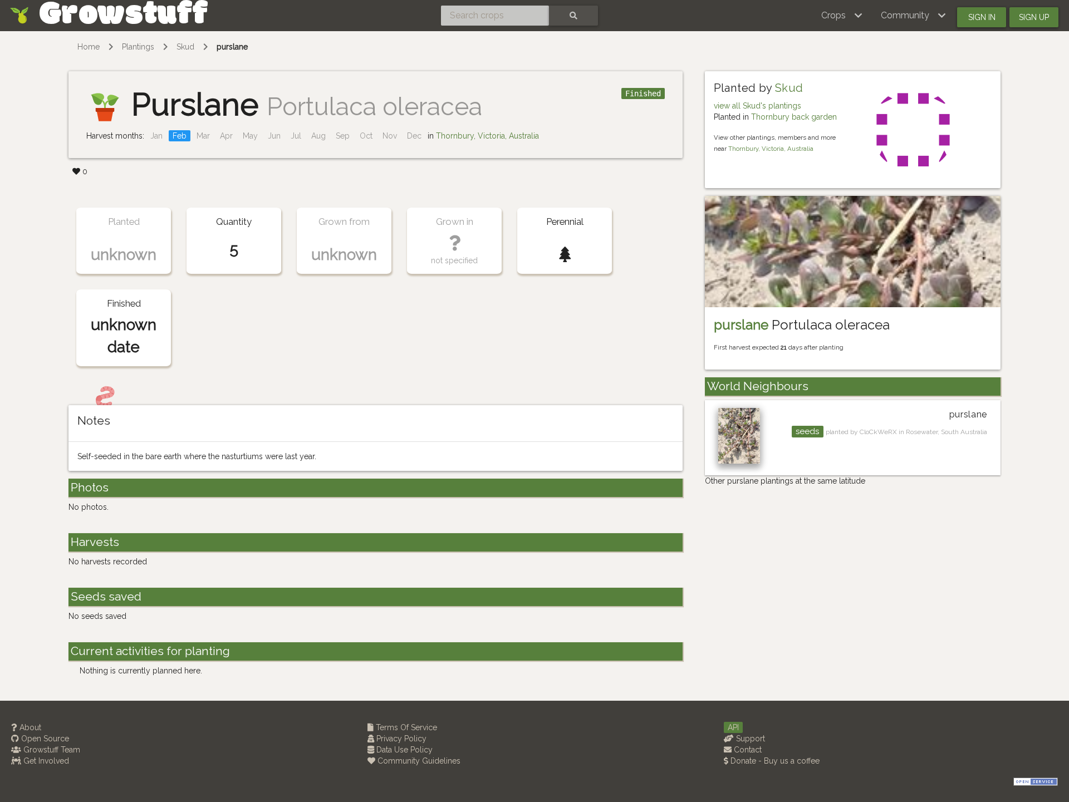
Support (749, 738)
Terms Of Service (405, 727)
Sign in (982, 17)
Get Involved (45, 760)
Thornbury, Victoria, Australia (487, 135)
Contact (747, 749)
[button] (842, 16)
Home (88, 46)
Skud (185, 46)
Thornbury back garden (794, 116)
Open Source (44, 738)
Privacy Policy (400, 738)
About (29, 727)
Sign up (1034, 17)
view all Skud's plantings (757, 105)
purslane (232, 46)
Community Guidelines (417, 760)
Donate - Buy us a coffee (774, 760)
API (733, 727)
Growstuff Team (50, 749)
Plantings (138, 46)
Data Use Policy (403, 749)
